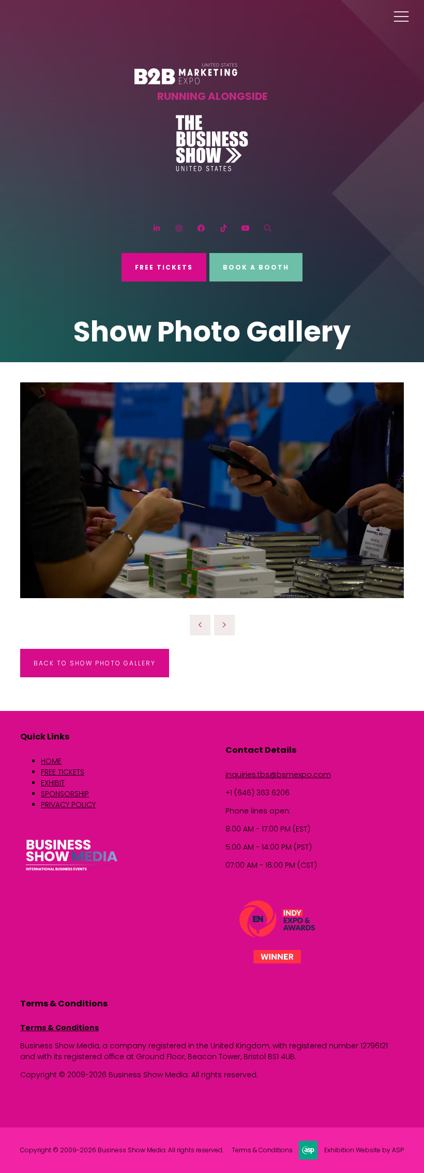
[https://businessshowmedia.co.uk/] (72, 872)
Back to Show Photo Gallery (95, 663)
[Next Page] (224, 625)
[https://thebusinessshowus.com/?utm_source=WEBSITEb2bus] (212, 168)
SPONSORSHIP (65, 794)
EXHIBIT (53, 783)
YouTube (245, 228)
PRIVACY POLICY (68, 804)
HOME (51, 761)
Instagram (179, 228)
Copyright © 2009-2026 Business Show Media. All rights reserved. (121, 1150)
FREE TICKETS (164, 267)
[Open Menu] (401, 16)
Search (267, 228)
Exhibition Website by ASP (364, 1150)
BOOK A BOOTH (256, 267)
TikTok (223, 228)
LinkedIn (156, 228)
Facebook (201, 228)
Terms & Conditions (59, 1027)
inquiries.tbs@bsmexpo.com (278, 774)
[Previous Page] (200, 625)
